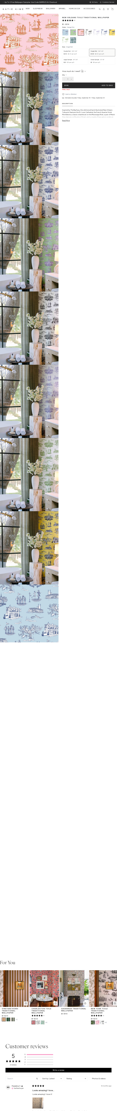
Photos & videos (99, 1078)
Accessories (89, 9)
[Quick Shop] (26, 1003)
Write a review (58, 1070)
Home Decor (74, 9)
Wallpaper (50, 9)
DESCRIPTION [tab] (67, 103)
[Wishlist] (108, 9)
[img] (22, 1086)
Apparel (62, 9)
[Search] (100, 9)
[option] (65, 32)
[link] (68, 20)
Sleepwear (38, 9)
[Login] (104, 9)
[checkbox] (100, 1078)
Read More (66, 121)
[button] (39, 1054)
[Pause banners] (3, 2)
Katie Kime (13, 9)
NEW (28, 9)
